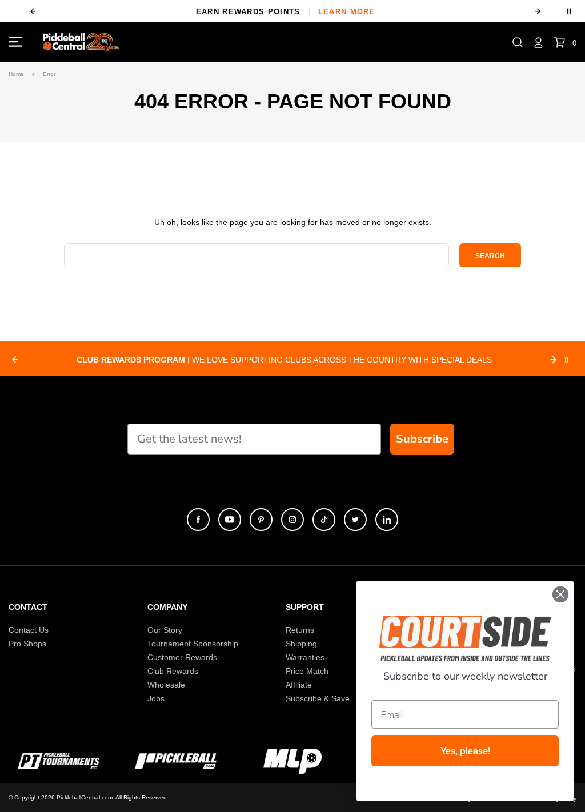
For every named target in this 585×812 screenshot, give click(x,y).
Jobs (156, 698)
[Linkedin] (386, 519)
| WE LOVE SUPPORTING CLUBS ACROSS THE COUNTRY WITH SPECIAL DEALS (284, 359)
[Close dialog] (560, 594)
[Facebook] (198, 519)
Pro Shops (27, 643)
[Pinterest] (261, 519)
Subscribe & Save (318, 698)
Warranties (305, 657)
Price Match (307, 671)
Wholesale (166, 684)
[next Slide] (553, 360)
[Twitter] (355, 519)
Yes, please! (465, 751)
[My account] (538, 41)
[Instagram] (292, 519)
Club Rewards (172, 671)
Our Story (164, 629)
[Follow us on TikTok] (323, 519)
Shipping (301, 643)
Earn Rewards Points (285, 11)
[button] (517, 41)
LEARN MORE (346, 11)
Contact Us (29, 629)
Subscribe (422, 439)
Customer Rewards (182, 657)
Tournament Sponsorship (192, 643)
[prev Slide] (15, 360)
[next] (538, 11)
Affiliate (299, 684)
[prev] (32, 11)
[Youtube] (229, 519)
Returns (300, 629)
